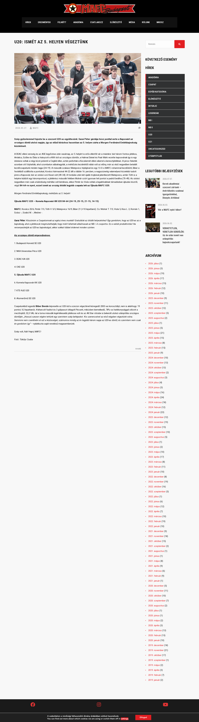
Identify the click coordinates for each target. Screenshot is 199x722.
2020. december (156, 585)
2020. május (154, 620)
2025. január (154, 352)
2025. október (154, 308)
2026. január (154, 293)
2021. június (154, 556)
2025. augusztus (156, 318)
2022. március (155, 516)
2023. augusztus (156, 437)
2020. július (153, 610)
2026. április (154, 278)
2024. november (156, 362)
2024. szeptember (156, 372)
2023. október (154, 427)
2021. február (154, 576)
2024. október (154, 367)
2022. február (154, 521)
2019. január (154, 680)
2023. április (154, 457)
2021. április (154, 566)
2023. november (156, 422)
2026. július (153, 263)
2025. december (156, 298)
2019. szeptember (156, 660)
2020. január (154, 640)
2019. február (154, 675)
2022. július (153, 496)
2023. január (154, 471)
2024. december (156, 357)
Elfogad (143, 717)
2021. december (156, 531)
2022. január (154, 526)
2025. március (155, 343)
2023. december (156, 417)
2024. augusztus (156, 377)
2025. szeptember (156, 313)
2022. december (156, 476)
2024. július (153, 382)
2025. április (154, 338)
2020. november (156, 590)
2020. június (154, 615)
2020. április (154, 625)
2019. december (156, 645)
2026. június (154, 268)
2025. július (153, 323)
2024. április (154, 397)
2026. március (155, 283)
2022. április (154, 511)
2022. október (154, 486)
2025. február (154, 347)
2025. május (154, 333)
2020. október (154, 595)
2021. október (154, 541)
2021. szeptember (156, 546)
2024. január (154, 412)
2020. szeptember (156, 600)
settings (124, 718)
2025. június (154, 328)
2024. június (154, 387)
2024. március (155, 402)
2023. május (154, 452)
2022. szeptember (156, 491)
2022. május (154, 506)
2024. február (154, 407)
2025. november (156, 303)
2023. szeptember (156, 432)
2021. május (154, 561)
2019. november (156, 650)
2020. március (155, 630)
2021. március (155, 571)
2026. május (154, 273)
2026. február (154, 288)
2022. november (156, 481)
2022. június (154, 501)
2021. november (156, 536)
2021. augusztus (156, 551)
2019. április (154, 670)
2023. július (153, 442)
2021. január (154, 581)
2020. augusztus (156, 605)
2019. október (154, 655)
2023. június (154, 447)
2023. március (155, 462)
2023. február (154, 466)
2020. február (154, 635)
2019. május (154, 665)
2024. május (154, 392)
